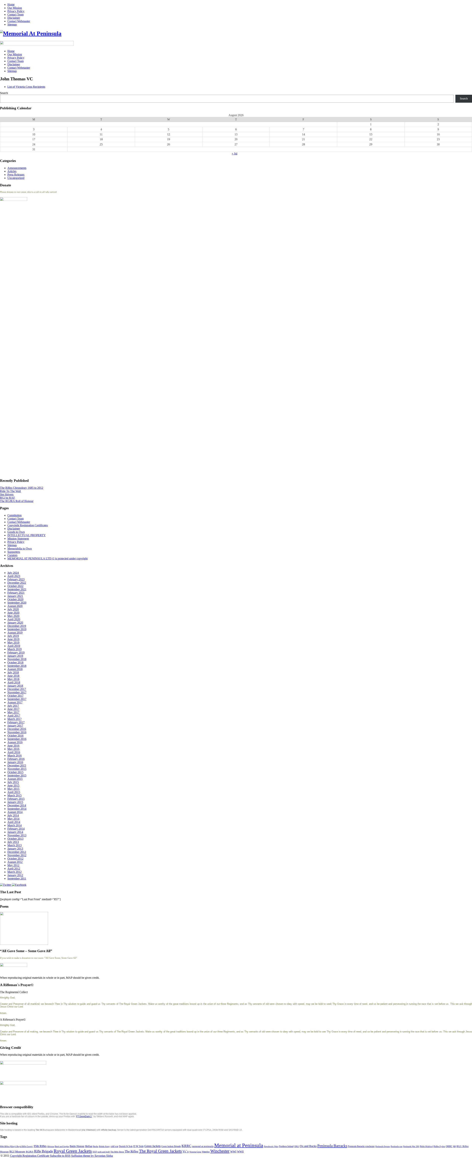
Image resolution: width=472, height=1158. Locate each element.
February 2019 (16, 652)
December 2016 (16, 729)
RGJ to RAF (7, 497)
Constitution (14, 515)
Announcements (16, 168)
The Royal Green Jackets (160, 1151)
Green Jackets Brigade (171, 1146)
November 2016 (16, 732)
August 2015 (14, 778)
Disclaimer (13, 17)
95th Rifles (40, 1146)
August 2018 (14, 669)
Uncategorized (15, 177)
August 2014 (14, 812)
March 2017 (14, 719)
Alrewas (50, 1146)
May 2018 (13, 679)
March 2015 (14, 795)
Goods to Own (16, 531)
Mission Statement (18, 538)
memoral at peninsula (203, 1146)
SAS (95, 1151)
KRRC (186, 1146)
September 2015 (16, 775)
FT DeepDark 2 (84, 1116)
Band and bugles (62, 1146)
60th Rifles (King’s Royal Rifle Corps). (16, 1146)
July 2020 (13, 609)
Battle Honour (77, 1146)
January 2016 (15, 762)
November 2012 (16, 855)
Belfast (88, 1146)
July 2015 (13, 782)
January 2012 (15, 875)
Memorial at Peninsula (238, 1145)
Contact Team (15, 14)
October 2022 (15, 586)
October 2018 (15, 662)
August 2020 (14, 606)
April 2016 (13, 752)
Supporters (13, 551)
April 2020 (13, 619)
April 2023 (13, 576)
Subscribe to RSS (60, 1155)
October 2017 (15, 695)
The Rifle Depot (117, 1152)
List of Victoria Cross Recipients (26, 86)
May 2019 (13, 642)
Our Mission (14, 7)
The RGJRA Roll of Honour (16, 501)
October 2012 (15, 858)
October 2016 (15, 735)
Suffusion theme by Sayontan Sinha (92, 1155)
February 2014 (16, 828)
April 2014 (13, 822)
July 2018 (13, 672)
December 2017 (16, 689)
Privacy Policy (15, 11)
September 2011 (16, 878)
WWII (240, 1151)
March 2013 (14, 845)
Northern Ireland (286, 1146)
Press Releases (15, 174)
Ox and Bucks (308, 1146)
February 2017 (16, 722)
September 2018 (16, 665)
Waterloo (206, 1151)
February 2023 (16, 579)
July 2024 (13, 572)
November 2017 (16, 692)
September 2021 (16, 589)
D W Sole (138, 1146)
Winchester (220, 1151)
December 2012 (16, 851)
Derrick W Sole (126, 1146)
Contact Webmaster (18, 21)
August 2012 (14, 861)
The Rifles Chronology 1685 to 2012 (21, 487)
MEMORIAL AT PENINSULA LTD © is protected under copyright (47, 558)
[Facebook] (19, 884)
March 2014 (14, 825)
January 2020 (15, 622)
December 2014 (16, 805)
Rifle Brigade (43, 1151)
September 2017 (16, 699)
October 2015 (15, 772)
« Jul (234, 153)
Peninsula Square (382, 1146)
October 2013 (15, 838)
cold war (114, 1146)
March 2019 (14, 649)
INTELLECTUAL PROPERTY (26, 535)
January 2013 (15, 848)
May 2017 (13, 712)
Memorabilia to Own (19, 548)
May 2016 (13, 748)
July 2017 (13, 705)
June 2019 (13, 639)
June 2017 (13, 709)
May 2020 (13, 616)
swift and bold (104, 1152)
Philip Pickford (426, 1146)
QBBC (449, 1146)
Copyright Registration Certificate (29, 1155)
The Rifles (131, 1151)
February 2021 (16, 592)
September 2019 (16, 629)
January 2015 (15, 802)
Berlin (95, 1146)
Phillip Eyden (439, 1146)
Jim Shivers (6, 494)
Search (4, 93)
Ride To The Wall (10, 491)
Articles (11, 171)
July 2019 (13, 635)
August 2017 (14, 702)
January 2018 (15, 685)
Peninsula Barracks (332, 1146)
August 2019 (14, 632)
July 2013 (13, 842)
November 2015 (16, 768)
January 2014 (15, 832)
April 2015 (13, 792)
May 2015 (13, 788)
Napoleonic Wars (271, 1146)
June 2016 (13, 745)
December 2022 (16, 582)
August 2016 (14, 742)
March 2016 (14, 755)
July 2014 (13, 815)
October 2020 (15, 599)
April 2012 (13, 868)
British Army (104, 1146)
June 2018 (13, 675)
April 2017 (13, 715)
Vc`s (186, 1151)
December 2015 (16, 765)
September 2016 (16, 738)
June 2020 (13, 612)
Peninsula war (396, 1146)
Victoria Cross (195, 1152)
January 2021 (15, 596)
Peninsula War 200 (411, 1146)
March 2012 (14, 871)
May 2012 (13, 865)
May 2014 (13, 818)
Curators (12, 555)
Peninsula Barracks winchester (361, 1146)
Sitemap (12, 24)
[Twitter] (6, 884)
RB (454, 1146)
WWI (233, 1151)
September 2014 (16, 808)
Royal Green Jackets (73, 1150)
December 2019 (16, 625)
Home (11, 4)
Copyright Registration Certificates (27, 525)
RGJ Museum (17, 1151)
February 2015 (16, 798)
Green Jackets (152, 1146)
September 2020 (16, 602)
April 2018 (13, 682)
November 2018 (16, 659)
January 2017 (15, 725)
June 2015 (13, 785)
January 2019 (15, 655)
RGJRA (29, 1151)
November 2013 (16, 835)
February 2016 (16, 758)
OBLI (296, 1146)
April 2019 (13, 645)
